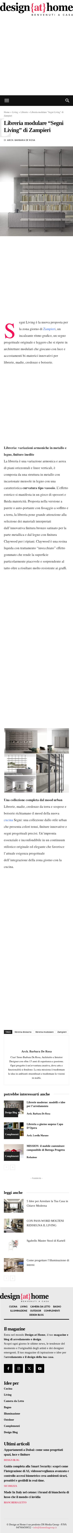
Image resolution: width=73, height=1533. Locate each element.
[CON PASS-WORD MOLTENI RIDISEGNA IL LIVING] (14, 1225)
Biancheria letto (15, 1502)
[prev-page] (6, 1167)
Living (15, 112)
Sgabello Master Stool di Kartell (46, 1240)
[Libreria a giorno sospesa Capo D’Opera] (14, 1129)
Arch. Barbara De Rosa (21, 140)
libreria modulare (44, 1031)
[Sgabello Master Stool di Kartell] (14, 1245)
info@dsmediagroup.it (45, 1527)
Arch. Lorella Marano (37, 1135)
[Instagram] (18, 1368)
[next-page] (12, 1167)
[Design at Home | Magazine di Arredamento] (36, 9)
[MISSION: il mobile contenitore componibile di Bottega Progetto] (14, 1151)
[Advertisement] (36, 56)
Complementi (11, 1134)
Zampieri (49, 329)
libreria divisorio (23, 1031)
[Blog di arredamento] (34, 1297)
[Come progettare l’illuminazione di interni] (14, 1265)
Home (7, 112)
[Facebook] (8, 1368)
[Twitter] (29, 1368)
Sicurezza (10, 1486)
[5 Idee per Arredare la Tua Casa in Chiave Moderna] (14, 1206)
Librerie (24, 112)
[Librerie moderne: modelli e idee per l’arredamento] (14, 1107)
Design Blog (11, 1112)
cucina (8, 820)
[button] (6, 100)
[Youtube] (40, 1368)
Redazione (32, 1157)
